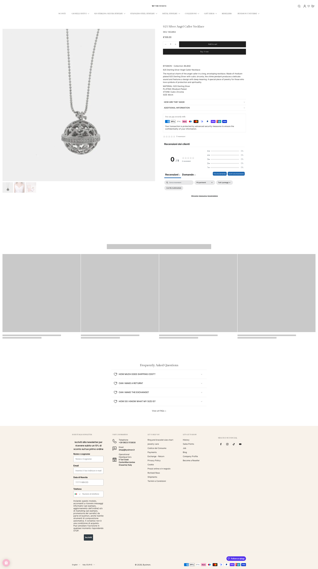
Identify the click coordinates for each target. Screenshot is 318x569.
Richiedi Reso (154, 473)
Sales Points (188, 444)
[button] (212, 44)
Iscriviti (88, 537)
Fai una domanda (220, 174)
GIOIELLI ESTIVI (79, 13)
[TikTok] (234, 444)
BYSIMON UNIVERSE (247, 13)
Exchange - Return (156, 456)
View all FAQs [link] (158, 411)
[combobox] (77, 494)
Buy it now (204, 51)
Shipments (152, 477)
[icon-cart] (313, 6)
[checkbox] (173, 188)
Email (76, 466)
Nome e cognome (81, 454)
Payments (152, 452)
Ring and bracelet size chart (160, 440)
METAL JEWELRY (170, 13)
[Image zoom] (78, 105)
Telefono (77, 489)
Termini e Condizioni (157, 481)
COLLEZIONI (191, 13)
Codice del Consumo (157, 448)
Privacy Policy (154, 460)
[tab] (189, 175)
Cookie (151, 464)
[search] (299, 6)
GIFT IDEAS (209, 13)
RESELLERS (227, 13)
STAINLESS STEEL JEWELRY (142, 13)
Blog (185, 452)
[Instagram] (227, 444)
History (186, 440)
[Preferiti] (308, 6)
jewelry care (153, 444)
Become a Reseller (191, 460)
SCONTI (62, 13)
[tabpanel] (204, 201)
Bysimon (146, 564)
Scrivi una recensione (236, 174)
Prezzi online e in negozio (159, 468)
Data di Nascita (80, 477)
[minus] (165, 44)
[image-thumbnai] (7, 187)
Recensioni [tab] (172, 174)
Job (184, 448)
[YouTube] (240, 444)
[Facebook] (221, 444)
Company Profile (190, 456)
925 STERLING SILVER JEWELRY (108, 13)
